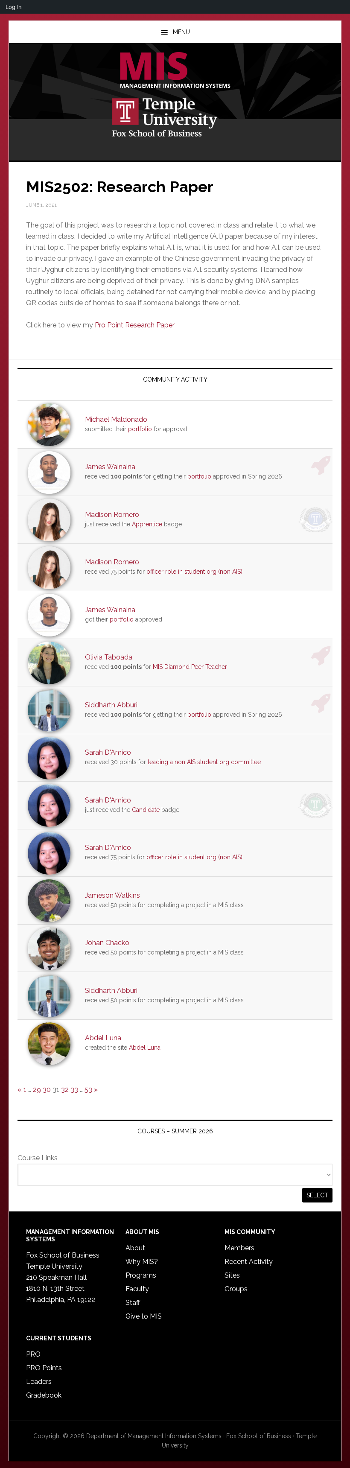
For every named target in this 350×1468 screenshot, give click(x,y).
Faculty (137, 1289)
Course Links (38, 1158)
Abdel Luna (103, 1038)
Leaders (39, 1382)
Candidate (146, 809)
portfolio (140, 429)
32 (65, 1090)
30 (47, 1090)
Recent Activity (249, 1262)
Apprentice (147, 524)
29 (37, 1090)
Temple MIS (175, 71)
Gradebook (43, 1395)
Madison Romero (112, 515)
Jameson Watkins (112, 895)
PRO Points (44, 1368)
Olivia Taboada (108, 657)
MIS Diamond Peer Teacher (190, 666)
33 (74, 1090)
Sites (232, 1275)
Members (239, 1248)
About (135, 1248)
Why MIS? (141, 1262)
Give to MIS (143, 1316)
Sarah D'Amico (108, 752)
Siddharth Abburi (111, 705)
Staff (132, 1303)
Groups (236, 1289)
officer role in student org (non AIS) (194, 571)
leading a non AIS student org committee (204, 762)
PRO (33, 1354)
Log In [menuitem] (14, 6)
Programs (140, 1275)
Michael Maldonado (116, 419)
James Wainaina (110, 467)
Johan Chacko (107, 943)
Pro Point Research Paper (135, 325)
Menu (181, 32)
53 (88, 1090)
